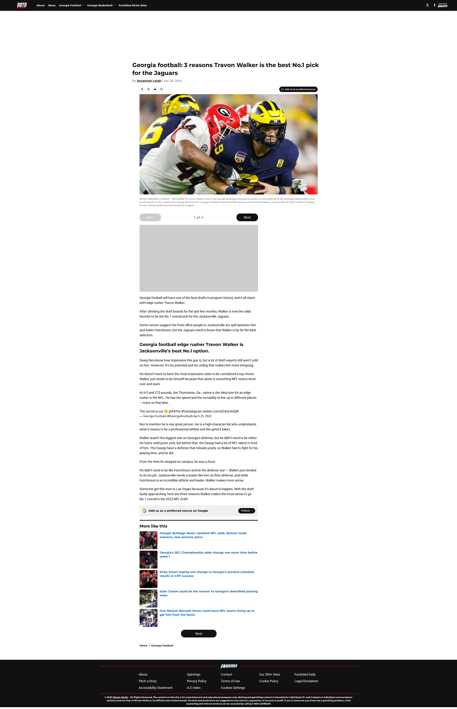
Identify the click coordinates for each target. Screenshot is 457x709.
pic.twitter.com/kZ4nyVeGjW (218, 411)
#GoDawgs (189, 411)
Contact (226, 674)
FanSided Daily (305, 674)
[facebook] (434, 5)
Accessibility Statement (156, 688)
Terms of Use (230, 681)
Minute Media (120, 697)
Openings (193, 674)
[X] (427, 5)
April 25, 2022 (202, 416)
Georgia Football (162, 645)
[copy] (161, 89)
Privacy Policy (197, 681)
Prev (150, 217)
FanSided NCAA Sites (133, 5)
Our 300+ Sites (269, 674)
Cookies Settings (233, 688)
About (40, 5)
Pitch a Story (148, 681)
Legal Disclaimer (306, 681)
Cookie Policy (268, 681)
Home (143, 645)
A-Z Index (194, 688)
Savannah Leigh (149, 80)
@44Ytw (175, 411)
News (51, 5)
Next (247, 217)
